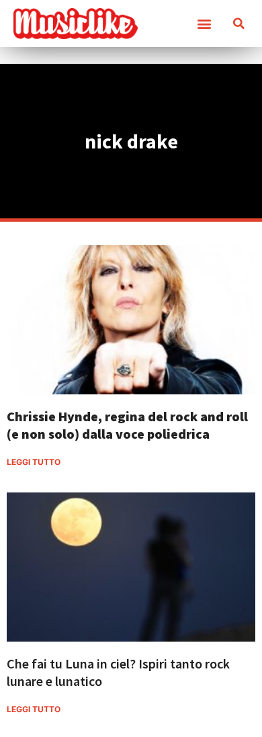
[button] (204, 24)
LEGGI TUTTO (33, 462)
